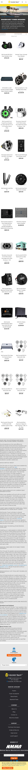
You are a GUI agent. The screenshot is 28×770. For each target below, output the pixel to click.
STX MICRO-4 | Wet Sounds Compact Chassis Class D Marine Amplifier (7, 89)
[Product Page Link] (7, 45)
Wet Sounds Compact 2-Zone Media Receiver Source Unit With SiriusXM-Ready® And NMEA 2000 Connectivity (7, 225)
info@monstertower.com (15, 678)
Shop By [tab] (2, 34)
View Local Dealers (14, 655)
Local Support (14, 736)
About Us (14, 709)
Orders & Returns (14, 730)
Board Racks (14, 696)
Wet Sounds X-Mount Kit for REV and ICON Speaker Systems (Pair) (7, 424)
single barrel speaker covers (9, 565)
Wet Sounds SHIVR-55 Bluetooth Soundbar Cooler (21, 257)
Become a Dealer (14, 717)
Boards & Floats (14, 699)
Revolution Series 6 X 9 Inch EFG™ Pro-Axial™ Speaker (6, 156)
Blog (14, 712)
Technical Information (14, 727)
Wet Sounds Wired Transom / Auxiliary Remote (21, 290)
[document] (14, 765)
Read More (5, 29)
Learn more (22, 765)
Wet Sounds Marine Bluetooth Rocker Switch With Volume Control (7, 290)
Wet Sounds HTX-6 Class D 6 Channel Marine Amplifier (7, 357)
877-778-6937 (14, 679)
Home (2, 16)
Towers (14, 690)
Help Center (14, 733)
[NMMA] (14, 750)
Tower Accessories (9, 16)
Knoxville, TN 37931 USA (14, 681)
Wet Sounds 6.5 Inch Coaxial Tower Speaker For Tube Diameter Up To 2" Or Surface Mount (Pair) (7, 125)
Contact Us (14, 714)
